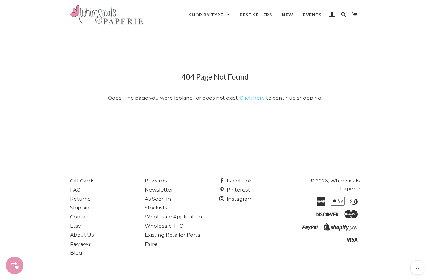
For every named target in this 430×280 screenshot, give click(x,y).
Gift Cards (82, 181)
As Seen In (158, 199)
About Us (82, 235)
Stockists (156, 208)
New (287, 14)
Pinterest (238, 190)
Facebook (239, 181)
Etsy (75, 226)
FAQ (75, 190)
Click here (252, 98)
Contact (80, 217)
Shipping (81, 208)
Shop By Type (206, 14)
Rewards (156, 181)
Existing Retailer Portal (173, 235)
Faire (151, 244)
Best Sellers (256, 14)
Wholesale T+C (164, 226)
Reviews (80, 244)
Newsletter (159, 190)
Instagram (239, 199)
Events (312, 14)
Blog (76, 253)
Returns (80, 199)
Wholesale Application (173, 217)
